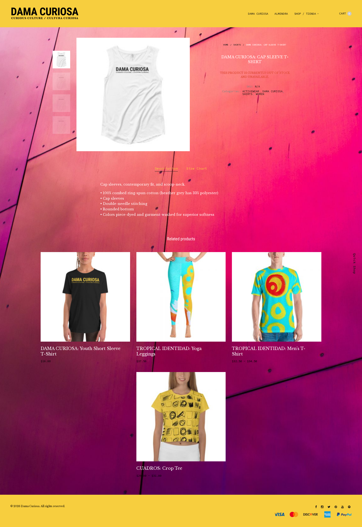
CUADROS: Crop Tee (159, 468)
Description (166, 168)
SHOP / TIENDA (305, 14)
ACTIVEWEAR (250, 91)
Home (225, 44)
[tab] (166, 168)
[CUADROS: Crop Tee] (181, 417)
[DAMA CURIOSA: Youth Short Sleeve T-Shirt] (85, 297)
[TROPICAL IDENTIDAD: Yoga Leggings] (181, 297)
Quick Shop (355, 263)
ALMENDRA (281, 14)
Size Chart (196, 168)
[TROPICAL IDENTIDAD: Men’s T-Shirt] (276, 297)
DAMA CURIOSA (258, 14)
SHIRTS (237, 44)
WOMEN (260, 94)
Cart (344, 13)
